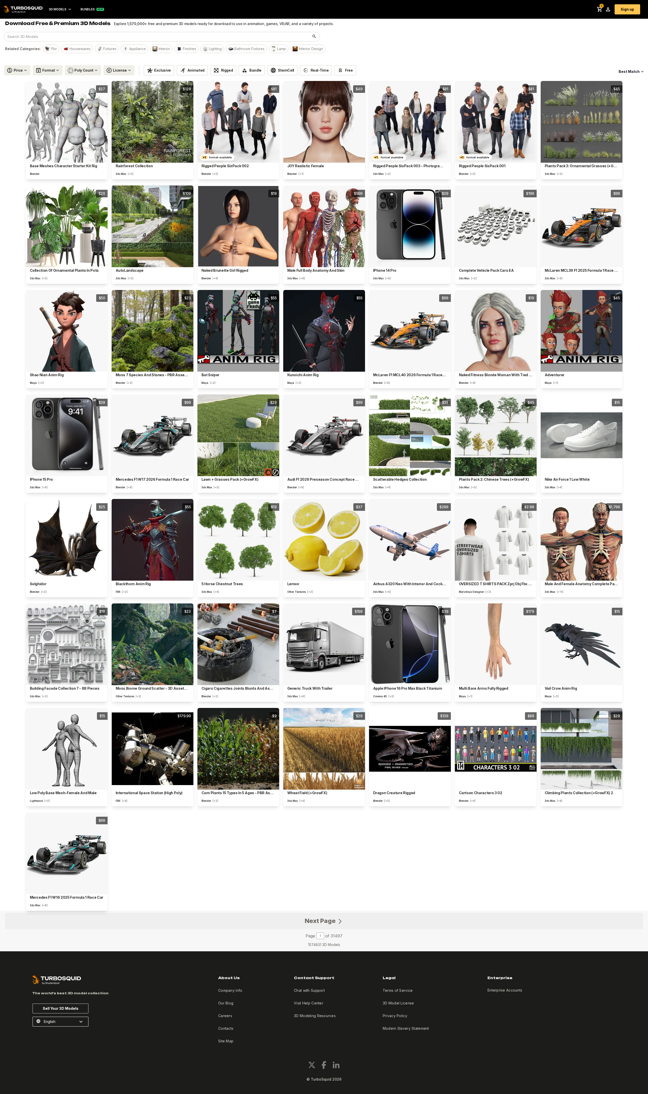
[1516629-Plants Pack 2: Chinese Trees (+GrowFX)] (496, 435)
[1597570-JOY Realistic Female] (324, 122)
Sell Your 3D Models (60, 1008)
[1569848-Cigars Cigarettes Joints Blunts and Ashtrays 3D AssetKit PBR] (238, 644)
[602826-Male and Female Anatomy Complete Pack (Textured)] (581, 540)
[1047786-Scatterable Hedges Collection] (410, 435)
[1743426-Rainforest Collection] (152, 122)
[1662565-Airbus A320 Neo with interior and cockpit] (410, 540)
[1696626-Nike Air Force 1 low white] (581, 435)
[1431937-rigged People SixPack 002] (238, 122)
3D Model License (398, 1003)
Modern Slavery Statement (406, 1028)
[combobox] (156, 36)
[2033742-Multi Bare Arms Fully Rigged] (496, 644)
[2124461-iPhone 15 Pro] (67, 435)
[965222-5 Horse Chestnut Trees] (238, 540)
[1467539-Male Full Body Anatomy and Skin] (324, 226)
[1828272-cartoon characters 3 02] (496, 749)
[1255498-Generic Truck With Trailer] (324, 644)
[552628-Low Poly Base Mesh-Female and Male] (67, 749)
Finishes (189, 49)
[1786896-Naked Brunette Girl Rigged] (238, 226)
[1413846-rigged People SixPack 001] (496, 122)
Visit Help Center (308, 1003)
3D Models (57, 9)
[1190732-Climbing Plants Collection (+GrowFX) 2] (581, 749)
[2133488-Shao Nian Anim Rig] (67, 331)
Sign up (627, 9)
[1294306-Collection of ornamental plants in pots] (67, 226)
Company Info (230, 990)
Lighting (215, 49)
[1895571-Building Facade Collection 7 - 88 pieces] (67, 644)
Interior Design (311, 49)
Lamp (281, 49)
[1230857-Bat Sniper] (238, 331)
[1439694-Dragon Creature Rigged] (410, 749)
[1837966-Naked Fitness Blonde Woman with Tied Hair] (496, 331)
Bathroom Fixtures (249, 49)
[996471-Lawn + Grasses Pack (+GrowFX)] (238, 435)
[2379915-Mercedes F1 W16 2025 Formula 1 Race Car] (67, 853)
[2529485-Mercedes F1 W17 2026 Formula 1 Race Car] (152, 435)
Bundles (87, 9)
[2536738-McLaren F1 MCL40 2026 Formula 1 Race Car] (410, 331)
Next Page (321, 920)
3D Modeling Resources (315, 1016)
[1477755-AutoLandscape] (152, 226)
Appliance (137, 49)
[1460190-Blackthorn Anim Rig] (152, 540)
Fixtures (109, 49)
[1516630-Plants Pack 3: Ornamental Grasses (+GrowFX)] (581, 122)
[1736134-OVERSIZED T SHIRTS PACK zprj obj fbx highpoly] (496, 540)
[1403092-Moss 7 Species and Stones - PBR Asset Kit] (152, 331)
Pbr (54, 49)
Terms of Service (398, 990)
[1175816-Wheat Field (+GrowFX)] (324, 749)
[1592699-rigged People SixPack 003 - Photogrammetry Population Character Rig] (410, 122)
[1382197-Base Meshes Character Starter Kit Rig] (67, 122)
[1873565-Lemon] (324, 540)
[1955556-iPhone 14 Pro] (410, 226)
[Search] (314, 36)
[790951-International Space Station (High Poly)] (152, 749)
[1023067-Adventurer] (581, 331)
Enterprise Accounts (505, 990)
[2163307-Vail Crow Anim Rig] (581, 644)
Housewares (80, 49)
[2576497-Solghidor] (67, 540)
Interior (164, 49)
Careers (225, 1016)
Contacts (225, 1028)
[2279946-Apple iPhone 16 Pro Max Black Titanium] (410, 644)
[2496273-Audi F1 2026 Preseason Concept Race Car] (324, 435)
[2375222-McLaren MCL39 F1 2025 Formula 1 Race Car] (581, 226)
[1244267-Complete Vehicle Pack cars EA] (496, 226)
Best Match (629, 71)
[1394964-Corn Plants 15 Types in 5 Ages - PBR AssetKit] (238, 749)
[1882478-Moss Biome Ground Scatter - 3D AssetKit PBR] (152, 644)
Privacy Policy (395, 1016)
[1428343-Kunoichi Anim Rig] (324, 331)
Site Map (225, 1041)
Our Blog (225, 1003)
